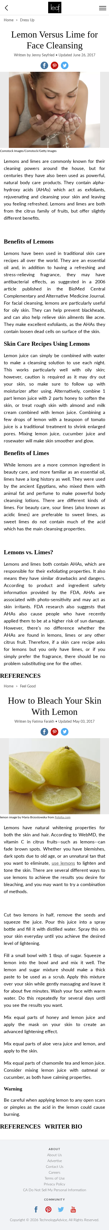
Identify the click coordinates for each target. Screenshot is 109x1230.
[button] (44, 65)
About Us (54, 1155)
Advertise (54, 1161)
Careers (54, 1172)
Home (8, 20)
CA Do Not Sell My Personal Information (54, 1190)
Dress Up (27, 20)
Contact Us (54, 1167)
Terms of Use (55, 1178)
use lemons (63, 863)
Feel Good (28, 686)
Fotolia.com (62, 817)
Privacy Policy (54, 1184)
